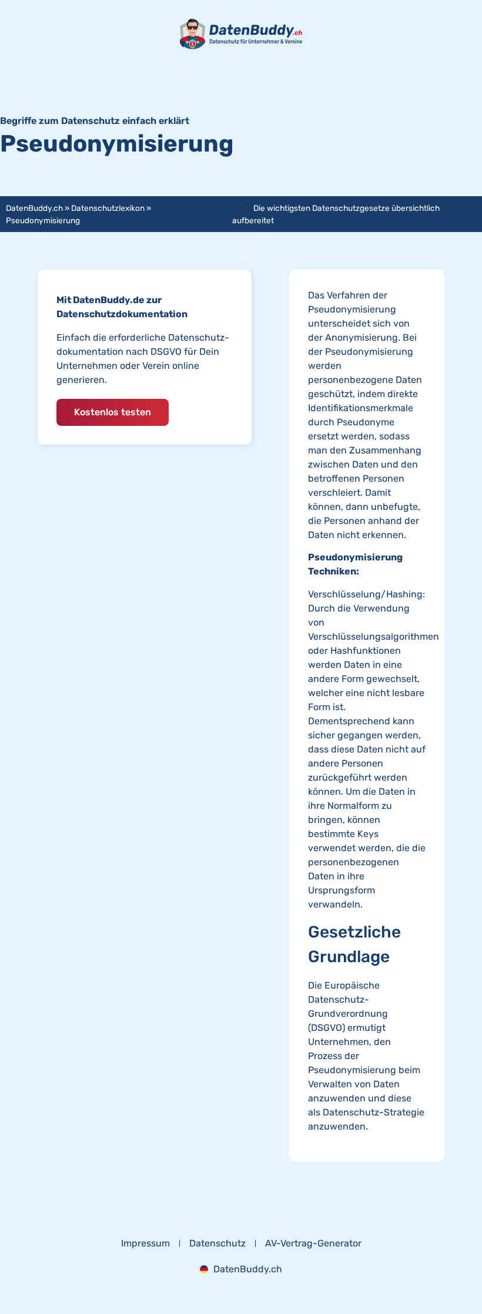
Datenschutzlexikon (108, 208)
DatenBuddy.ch (34, 208)
